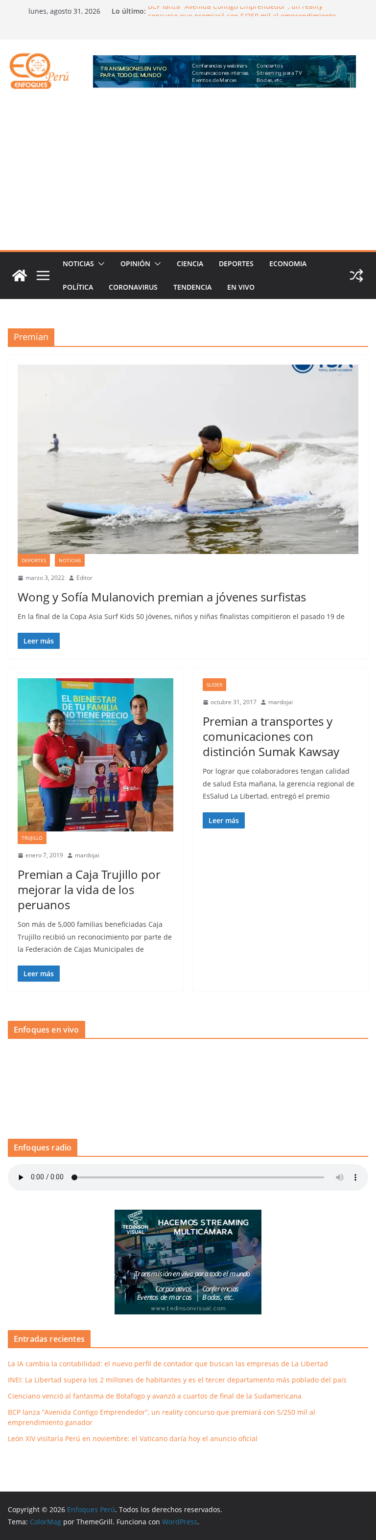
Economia (287, 263)
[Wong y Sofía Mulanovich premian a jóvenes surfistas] (188, 459)
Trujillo (32, 837)
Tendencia (192, 287)
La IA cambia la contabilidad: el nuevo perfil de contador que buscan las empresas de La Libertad (168, 1363)
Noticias (78, 263)
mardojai (87, 855)
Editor (84, 578)
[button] (99, 264)
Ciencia (190, 263)
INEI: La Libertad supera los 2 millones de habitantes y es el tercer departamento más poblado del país (177, 1379)
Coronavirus (133, 287)
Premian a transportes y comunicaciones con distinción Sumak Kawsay (271, 736)
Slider (214, 684)
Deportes (236, 263)
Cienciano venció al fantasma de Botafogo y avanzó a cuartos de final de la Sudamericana (155, 1396)
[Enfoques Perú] (19, 275)
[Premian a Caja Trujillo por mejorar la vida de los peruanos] (95, 754)
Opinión (135, 263)
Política (78, 287)
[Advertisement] (188, 176)
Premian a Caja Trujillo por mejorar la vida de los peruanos (89, 889)
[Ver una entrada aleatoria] (356, 275)
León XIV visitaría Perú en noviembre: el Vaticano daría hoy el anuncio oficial (133, 1438)
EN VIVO (241, 287)
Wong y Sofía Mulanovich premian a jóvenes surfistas (162, 597)
